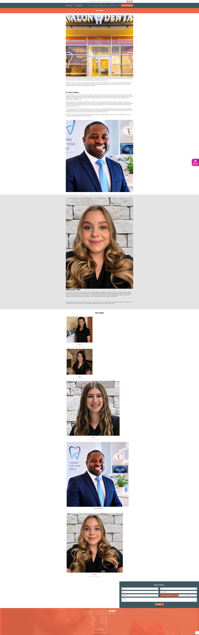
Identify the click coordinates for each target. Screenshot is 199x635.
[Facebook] (127, 1)
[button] (195, 162)
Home (89, 5)
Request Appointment (127, 5)
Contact (106, 5)
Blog (118, 5)
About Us (94, 5)
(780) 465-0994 (89, 613)
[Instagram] (130, 1)
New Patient (112, 5)
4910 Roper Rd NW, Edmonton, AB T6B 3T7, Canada (95, 611)
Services (100, 5)
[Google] (132, 1)
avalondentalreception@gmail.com (107, 613)
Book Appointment (99, 629)
